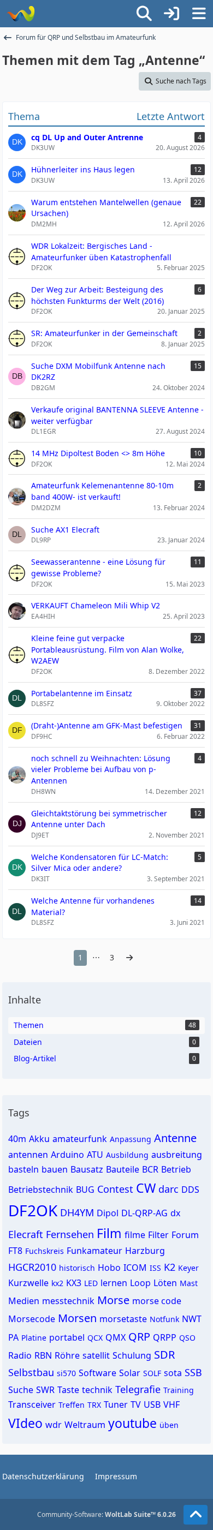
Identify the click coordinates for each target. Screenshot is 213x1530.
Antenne (175, 1138)
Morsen (77, 1318)
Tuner (116, 1404)
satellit (96, 1355)
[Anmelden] (171, 13)
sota (173, 1373)
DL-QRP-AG (144, 1213)
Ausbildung (127, 1155)
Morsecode (31, 1319)
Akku (39, 1139)
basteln (23, 1169)
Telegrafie (138, 1389)
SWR (45, 1390)
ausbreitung (176, 1155)
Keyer (188, 1268)
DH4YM (77, 1212)
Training (178, 1390)
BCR (150, 1169)
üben (169, 1425)
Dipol (108, 1213)
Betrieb (176, 1169)
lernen (113, 1283)
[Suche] (144, 14)
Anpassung (130, 1139)
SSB (193, 1372)
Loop (140, 1283)
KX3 (73, 1283)
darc (168, 1189)
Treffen (71, 1405)
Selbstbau (31, 1372)
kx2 (57, 1283)
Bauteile (122, 1169)
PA (13, 1337)
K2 (169, 1267)
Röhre (67, 1355)
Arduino (67, 1155)
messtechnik (68, 1301)
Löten (165, 1283)
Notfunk (164, 1319)
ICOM (135, 1268)
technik (97, 1390)
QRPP (164, 1337)
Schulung (132, 1355)
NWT (192, 1319)
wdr (53, 1425)
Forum (185, 1235)
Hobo (109, 1268)
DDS (190, 1190)
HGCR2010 (32, 1267)
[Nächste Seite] (129, 958)
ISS (155, 1268)
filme (135, 1235)
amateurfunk (79, 1139)
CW (146, 1188)
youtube (132, 1423)
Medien (23, 1301)
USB (152, 1404)
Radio (20, 1355)
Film (109, 1233)
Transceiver (32, 1404)
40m (17, 1139)
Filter (158, 1235)
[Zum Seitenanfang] (196, 1515)
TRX (94, 1405)
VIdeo (25, 1423)
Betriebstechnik (40, 1190)
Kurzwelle (28, 1283)
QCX (95, 1337)
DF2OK (32, 1210)
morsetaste (123, 1319)
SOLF (152, 1373)
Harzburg (145, 1251)
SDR (164, 1354)
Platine (33, 1337)
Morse (113, 1300)
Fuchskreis (44, 1251)
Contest (115, 1189)
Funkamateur (94, 1251)
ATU (95, 1155)
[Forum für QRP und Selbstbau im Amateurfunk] (20, 14)
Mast (189, 1283)
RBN (43, 1355)
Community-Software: (106, 1514)
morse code (156, 1301)
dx (175, 1213)
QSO (187, 1337)
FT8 (15, 1251)
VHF (171, 1404)
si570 (66, 1373)
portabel (67, 1337)
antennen (28, 1155)
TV (136, 1404)
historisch (77, 1268)
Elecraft (25, 1234)
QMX (115, 1337)
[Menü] (199, 14)
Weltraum (84, 1425)
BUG (85, 1190)
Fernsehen (70, 1234)
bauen (55, 1169)
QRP (139, 1336)
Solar (129, 1373)
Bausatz (86, 1169)
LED (91, 1283)
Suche (20, 1390)
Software (97, 1373)
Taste (68, 1390)
